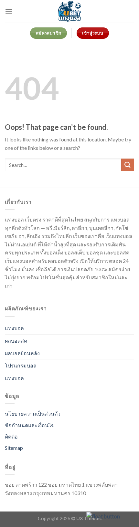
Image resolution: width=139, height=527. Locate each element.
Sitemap (14, 448)
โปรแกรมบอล (21, 365)
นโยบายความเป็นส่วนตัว (32, 413)
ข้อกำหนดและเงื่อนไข (30, 425)
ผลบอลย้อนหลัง (22, 353)
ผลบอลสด (16, 340)
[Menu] (9, 11)
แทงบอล (14, 328)
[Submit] (127, 165)
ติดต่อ (11, 436)
